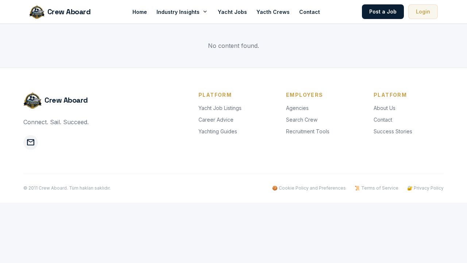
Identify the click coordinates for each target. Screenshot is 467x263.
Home (139, 12)
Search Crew (301, 120)
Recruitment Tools (307, 131)
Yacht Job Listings (220, 108)
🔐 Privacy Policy (425, 188)
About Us (384, 108)
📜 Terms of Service (376, 188)
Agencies (297, 108)
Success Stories (393, 131)
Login (423, 11)
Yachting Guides (217, 131)
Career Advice (216, 120)
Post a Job (383, 11)
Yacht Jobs (232, 12)
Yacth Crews (273, 12)
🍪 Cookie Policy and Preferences (309, 188)
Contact (309, 12)
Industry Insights (182, 12)
